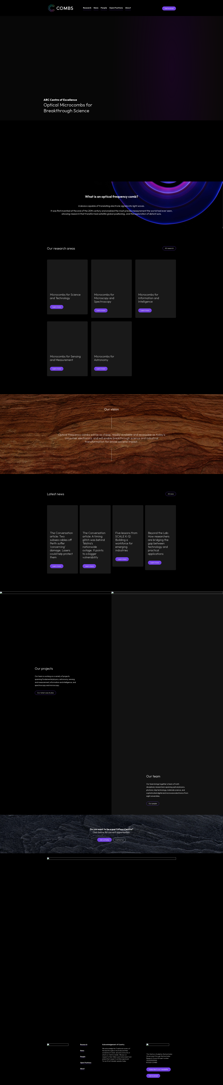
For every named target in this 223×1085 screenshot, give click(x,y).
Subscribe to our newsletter (158, 1069)
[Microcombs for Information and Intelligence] (155, 275)
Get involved (153, 1076)
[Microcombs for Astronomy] (111, 336)
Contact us (119, 840)
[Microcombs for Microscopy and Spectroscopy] (111, 275)
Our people (153, 804)
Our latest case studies (45, 693)
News (96, 8)
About (128, 8)
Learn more (56, 307)
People (104, 8)
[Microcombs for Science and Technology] (67, 275)
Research (87, 8)
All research (169, 248)
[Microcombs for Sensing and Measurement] (67, 336)
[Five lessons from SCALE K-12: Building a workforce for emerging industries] (127, 516)
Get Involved (169, 8)
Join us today (104, 840)
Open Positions (116, 8)
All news (171, 494)
